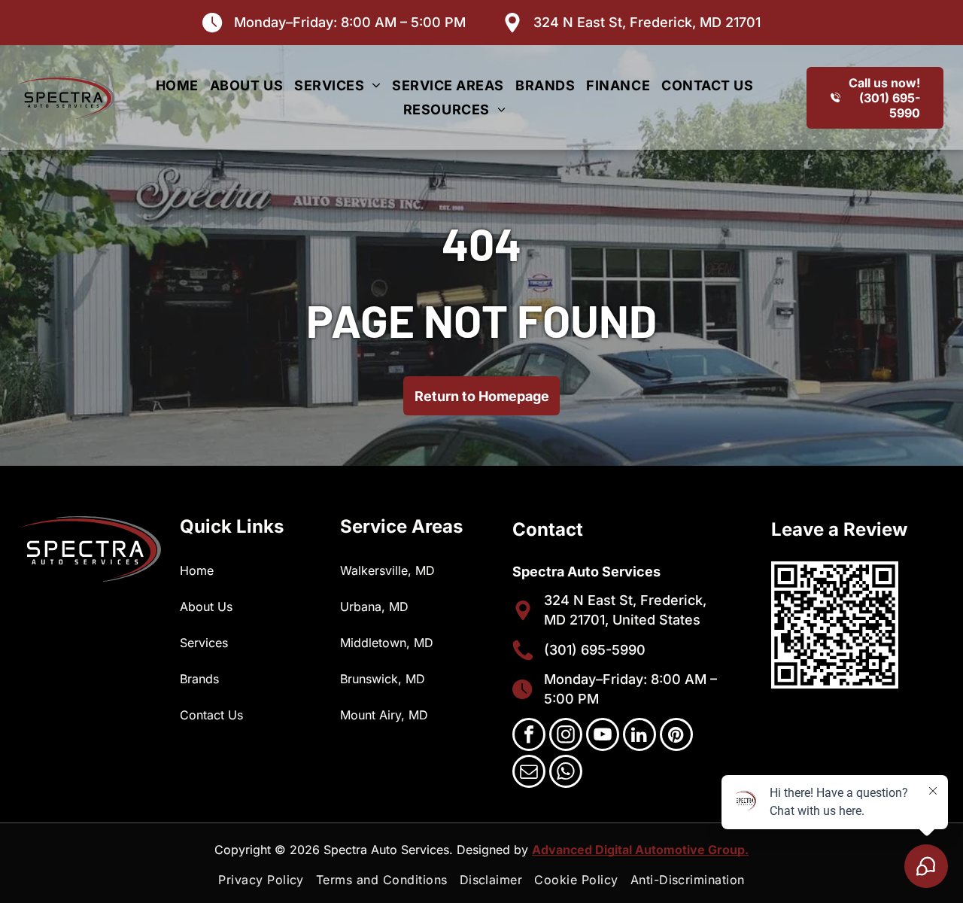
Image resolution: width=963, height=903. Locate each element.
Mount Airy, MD (384, 714)
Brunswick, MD (382, 678)
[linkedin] (639, 736)
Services (204, 642)
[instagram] (565, 736)
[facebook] (528, 736)
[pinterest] (676, 736)
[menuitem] (183, 85)
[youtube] (602, 736)
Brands (199, 678)
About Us (206, 606)
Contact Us (211, 714)
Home (197, 570)
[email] (528, 773)
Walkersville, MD (387, 570)
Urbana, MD (374, 606)
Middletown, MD (386, 642)
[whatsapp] (565, 773)
